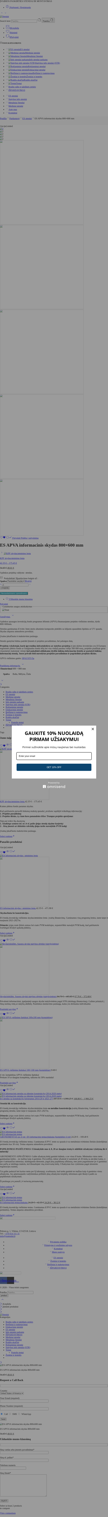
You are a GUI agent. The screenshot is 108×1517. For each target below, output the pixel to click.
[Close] (92, 729)
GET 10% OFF (54, 767)
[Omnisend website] (54, 785)
